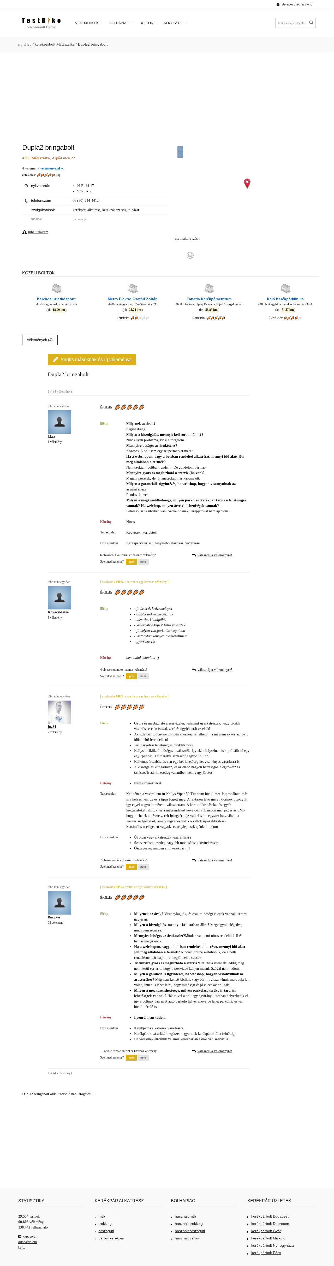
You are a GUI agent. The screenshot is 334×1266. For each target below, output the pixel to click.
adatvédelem (27, 1242)
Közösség (174, 23)
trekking (105, 1223)
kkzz (51, 436)
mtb (102, 1216)
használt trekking (189, 1223)
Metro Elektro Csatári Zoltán (133, 299)
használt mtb (185, 1216)
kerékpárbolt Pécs (266, 1253)
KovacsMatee (58, 612)
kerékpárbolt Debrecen (270, 1223)
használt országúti (190, 1231)
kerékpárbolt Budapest (270, 1216)
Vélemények (87, 23)
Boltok (147, 23)
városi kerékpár (111, 1238)
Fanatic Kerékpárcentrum (209, 299)
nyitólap (25, 44)
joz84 (52, 727)
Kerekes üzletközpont (56, 299)
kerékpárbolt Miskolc (268, 1238)
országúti (106, 1231)
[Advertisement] (167, 95)
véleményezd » (51, 168)
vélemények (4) (40, 340)
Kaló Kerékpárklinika (285, 299)
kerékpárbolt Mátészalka (55, 44)
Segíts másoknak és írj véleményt (96, 359)
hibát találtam (38, 232)
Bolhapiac (119, 23)
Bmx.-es (54, 917)
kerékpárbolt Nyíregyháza (272, 1245)
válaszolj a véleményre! (215, 555)
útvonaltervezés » (187, 239)
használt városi (187, 1238)
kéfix (21, 1247)
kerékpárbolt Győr (266, 1231)
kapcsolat (29, 1236)
